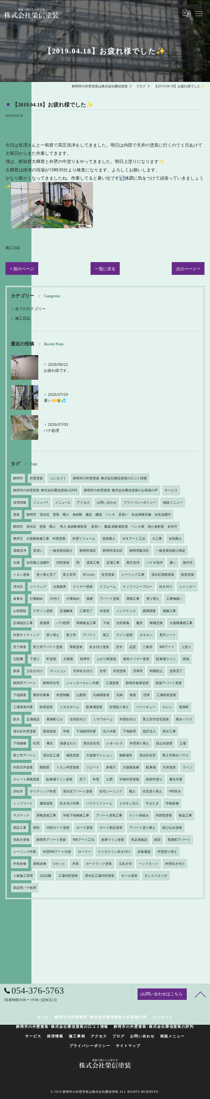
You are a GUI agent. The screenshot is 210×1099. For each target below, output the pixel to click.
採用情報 (19, 502)
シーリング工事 (132, 574)
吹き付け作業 (69, 803)
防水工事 (169, 731)
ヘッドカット (148, 864)
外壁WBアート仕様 (57, 852)
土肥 (109, 779)
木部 (75, 864)
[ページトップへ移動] (200, 994)
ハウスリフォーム (99, 803)
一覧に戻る (105, 268)
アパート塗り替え (142, 827)
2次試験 (45, 876)
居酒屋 (44, 623)
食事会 (18, 598)
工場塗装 (112, 683)
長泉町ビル (54, 719)
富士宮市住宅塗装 (156, 719)
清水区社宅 (91, 743)
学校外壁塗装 (129, 779)
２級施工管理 (23, 876)
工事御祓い (174, 598)
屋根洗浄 (19, 550)
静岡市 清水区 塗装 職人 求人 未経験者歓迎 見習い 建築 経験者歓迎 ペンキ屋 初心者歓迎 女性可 (95, 526)
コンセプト (58, 478)
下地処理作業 (86, 731)
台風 (16, 562)
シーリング (38, 586)
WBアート (166, 647)
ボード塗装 (84, 827)
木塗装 (104, 611)
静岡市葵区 (88, 550)
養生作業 (175, 779)
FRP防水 (175, 791)
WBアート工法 (83, 839)
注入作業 (109, 731)
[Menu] (198, 13)
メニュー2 (62, 502)
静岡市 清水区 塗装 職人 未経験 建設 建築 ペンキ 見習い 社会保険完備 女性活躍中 (99, 514)
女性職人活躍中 (38, 562)
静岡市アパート (24, 683)
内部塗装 (62, 562)
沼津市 (138, 671)
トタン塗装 (21, 574)
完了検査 (19, 647)
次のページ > (188, 268)
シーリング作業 (24, 852)
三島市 (148, 647)
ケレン (167, 707)
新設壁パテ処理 (24, 888)
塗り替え (152, 598)
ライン (187, 767)
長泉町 (184, 707)
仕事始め (73, 598)
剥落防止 (156, 671)
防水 (16, 719)
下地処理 (129, 731)
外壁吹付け (127, 719)
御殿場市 (125, 755)
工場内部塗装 (68, 876)
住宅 (103, 671)
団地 (186, 659)
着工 (106, 635)
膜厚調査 (149, 611)
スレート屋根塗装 (26, 779)
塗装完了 (176, 671)
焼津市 (85, 659)
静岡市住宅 (51, 683)
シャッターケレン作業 (82, 683)
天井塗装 (169, 767)
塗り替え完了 (46, 574)
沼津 (146, 695)
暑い (173, 562)
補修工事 (169, 611)
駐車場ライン (166, 659)
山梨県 (81, 695)
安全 (119, 647)
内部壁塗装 (164, 815)
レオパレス (114, 743)
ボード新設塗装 (111, 827)
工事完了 (86, 611)
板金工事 (185, 815)
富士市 (71, 635)
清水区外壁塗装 (24, 731)
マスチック (21, 815)
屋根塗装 (76, 647)
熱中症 (188, 562)
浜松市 (18, 791)
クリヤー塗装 (83, 586)
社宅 (36, 743)
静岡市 (18, 478)
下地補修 (19, 743)
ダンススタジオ (155, 876)
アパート (89, 635)
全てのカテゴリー (30, 308)
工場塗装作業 (23, 707)
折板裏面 (144, 852)
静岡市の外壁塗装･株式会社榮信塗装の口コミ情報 (110, 478)
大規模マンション (99, 755)
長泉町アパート (179, 839)
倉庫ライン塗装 (112, 839)
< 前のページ (22, 268)
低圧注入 (149, 731)
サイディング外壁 (43, 791)
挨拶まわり (68, 743)
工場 (182, 743)
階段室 (44, 767)
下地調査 (19, 695)
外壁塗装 (36, 478)
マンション (58, 671)
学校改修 (172, 803)
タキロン (146, 635)
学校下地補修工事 (76, 815)
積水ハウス (184, 719)
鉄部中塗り (154, 779)
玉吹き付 (125, 864)
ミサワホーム (103, 719)
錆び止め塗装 (172, 827)
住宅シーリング (110, 791)
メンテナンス (126, 611)
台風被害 (59, 586)
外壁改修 (19, 864)
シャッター (187, 586)
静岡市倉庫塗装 (137, 683)
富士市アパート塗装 (48, 647)
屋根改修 (39, 864)
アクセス (83, 502)
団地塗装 (49, 731)
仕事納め (36, 598)
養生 (49, 743)
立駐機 (18, 659)
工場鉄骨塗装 (166, 695)
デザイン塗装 (43, 611)
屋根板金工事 (86, 623)
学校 (66, 731)
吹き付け (165, 586)
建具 (139, 623)
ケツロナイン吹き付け (114, 852)
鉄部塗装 (187, 574)
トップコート (23, 803)
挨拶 (89, 598)
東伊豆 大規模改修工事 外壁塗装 (39, 538)
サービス (171, 490)
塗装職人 (108, 538)
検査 (133, 695)
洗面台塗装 (21, 839)
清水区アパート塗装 (77, 791)
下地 (106, 623)
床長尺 (111, 767)
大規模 (68, 659)
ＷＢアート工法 (133, 538)
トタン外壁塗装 (67, 767)
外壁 (96, 779)
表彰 (36, 827)
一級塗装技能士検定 (170, 550)
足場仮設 (33, 719)
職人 (132, 791)
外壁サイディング (26, 635)
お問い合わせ (106, 502)
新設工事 (19, 827)
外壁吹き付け (175, 864)
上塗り (186, 647)
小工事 (157, 538)
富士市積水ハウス (175, 755)
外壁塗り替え (167, 852)
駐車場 (151, 767)
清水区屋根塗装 (162, 574)
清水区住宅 (147, 755)
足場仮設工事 (23, 623)
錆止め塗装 (164, 743)
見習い (38, 550)
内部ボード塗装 (57, 827)
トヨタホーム (69, 707)
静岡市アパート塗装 (51, 839)
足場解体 (66, 611)
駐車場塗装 (94, 707)
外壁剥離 (62, 695)
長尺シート (167, 635)
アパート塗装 (109, 598)
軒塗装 (51, 659)
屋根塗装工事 (46, 815)
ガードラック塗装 (99, 864)
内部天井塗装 (23, 767)
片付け (55, 598)
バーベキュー (146, 707)
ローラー (84, 852)
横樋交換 (156, 623)
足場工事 (112, 562)
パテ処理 (62, 623)
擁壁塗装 (72, 755)
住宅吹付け (78, 719)
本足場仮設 (139, 839)
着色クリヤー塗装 (136, 659)
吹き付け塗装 (99, 647)
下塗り (35, 659)
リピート (92, 767)
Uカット (59, 864)
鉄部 (157, 839)
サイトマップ (128, 1046)
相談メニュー (173, 502)
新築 (16, 671)
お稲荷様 (19, 611)
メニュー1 (40, 502)
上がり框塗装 (106, 659)
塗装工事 (93, 562)
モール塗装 (129, 876)
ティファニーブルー (137, 586)
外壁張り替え (139, 743)
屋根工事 (132, 598)
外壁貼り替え (119, 707)
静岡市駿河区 (139, 550)
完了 (82, 779)
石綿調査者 (101, 695)
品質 (132, 647)
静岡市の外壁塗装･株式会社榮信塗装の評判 (45, 490)
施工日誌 (12, 247)
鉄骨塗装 (46, 707)
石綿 (119, 695)
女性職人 (175, 538)
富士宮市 (69, 574)
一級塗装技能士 (61, 550)
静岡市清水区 (112, 550)
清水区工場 (51, 755)
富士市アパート (24, 755)
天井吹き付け (83, 671)
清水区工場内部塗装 (99, 876)
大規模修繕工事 (181, 623)
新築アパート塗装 (169, 683)
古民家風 (122, 623)
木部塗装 (119, 671)
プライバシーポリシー (139, 502)
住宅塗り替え (152, 791)
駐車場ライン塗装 (59, 779)
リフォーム (108, 586)
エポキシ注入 (129, 803)
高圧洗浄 (132, 562)
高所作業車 (41, 695)
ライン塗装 (124, 635)
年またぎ (152, 803)
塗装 (16, 514)
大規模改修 (131, 767)
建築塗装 (46, 803)
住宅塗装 (108, 574)
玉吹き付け (35, 671)
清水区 (18, 586)
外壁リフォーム (83, 538)
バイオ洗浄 (154, 562)
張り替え (52, 635)
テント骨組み (139, 815)
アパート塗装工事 (109, 815)
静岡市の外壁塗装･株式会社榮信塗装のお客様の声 (121, 490)
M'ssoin (89, 574)
